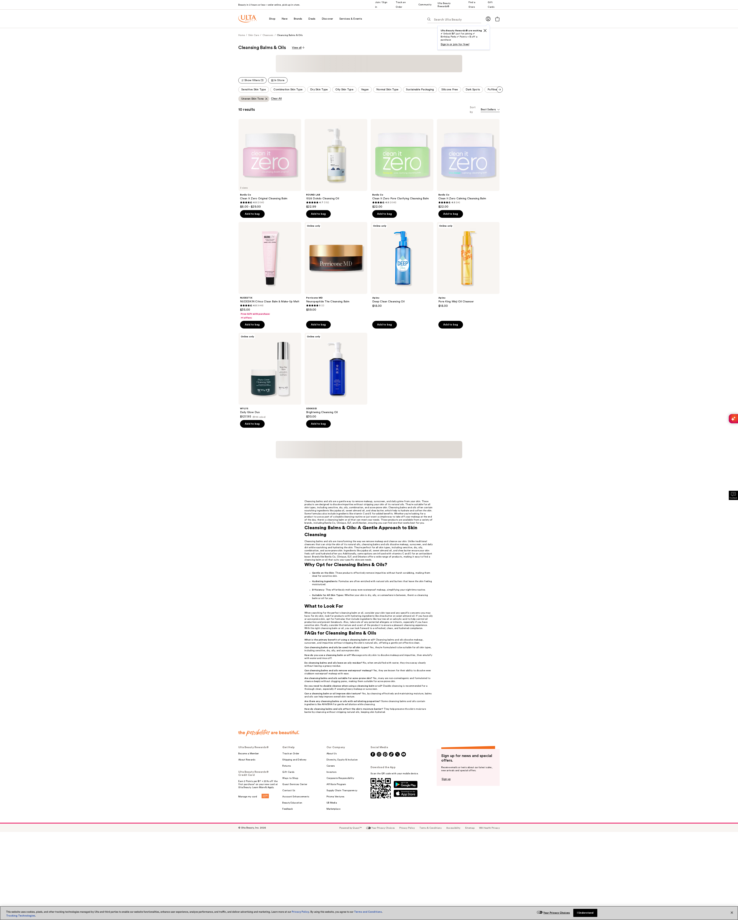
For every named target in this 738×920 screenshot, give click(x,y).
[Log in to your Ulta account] (488, 18)
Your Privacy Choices (556, 913)
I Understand (585, 913)
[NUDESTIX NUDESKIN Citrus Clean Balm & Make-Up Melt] (270, 250)
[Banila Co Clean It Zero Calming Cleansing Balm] (468, 143)
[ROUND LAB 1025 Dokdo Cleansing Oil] (336, 143)
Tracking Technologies (20, 915)
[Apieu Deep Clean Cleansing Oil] (402, 244)
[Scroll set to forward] (500, 69)
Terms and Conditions (368, 912)
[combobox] (490, 89)
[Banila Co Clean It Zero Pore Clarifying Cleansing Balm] (402, 143)
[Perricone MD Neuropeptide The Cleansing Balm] (336, 246)
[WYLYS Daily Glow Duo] (270, 355)
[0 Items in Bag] (497, 19)
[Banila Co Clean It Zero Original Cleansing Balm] (270, 143)
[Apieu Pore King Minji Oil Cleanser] (468, 244)
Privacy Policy (300, 912)
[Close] (732, 912)
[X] (485, 30)
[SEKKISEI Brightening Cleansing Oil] (336, 355)
